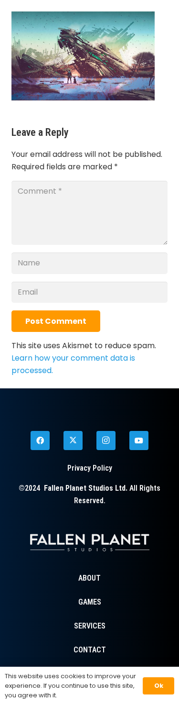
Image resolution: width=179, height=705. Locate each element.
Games (89, 601)
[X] (73, 440)
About (89, 578)
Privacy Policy (89, 468)
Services (89, 625)
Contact (90, 649)
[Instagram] (106, 440)
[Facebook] (40, 440)
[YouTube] (138, 440)
